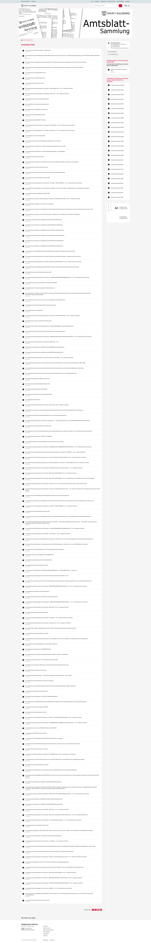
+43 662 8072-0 (28, 928)
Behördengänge (46, 931)
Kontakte (97, 1)
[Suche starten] (120, 5)
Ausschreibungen (46, 927)
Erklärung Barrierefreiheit (48, 929)
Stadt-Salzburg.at (28, 40)
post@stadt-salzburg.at (29, 929)
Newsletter (45, 926)
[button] (93, 910)
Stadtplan (127, 1)
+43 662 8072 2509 (114, 54)
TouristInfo (45, 935)
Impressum (52, 939)
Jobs (92, 1)
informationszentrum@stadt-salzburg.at (121, 47)
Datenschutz (45, 939)
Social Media (46, 933)
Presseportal (103, 1)
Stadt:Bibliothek (120, 1)
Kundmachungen (111, 1)
